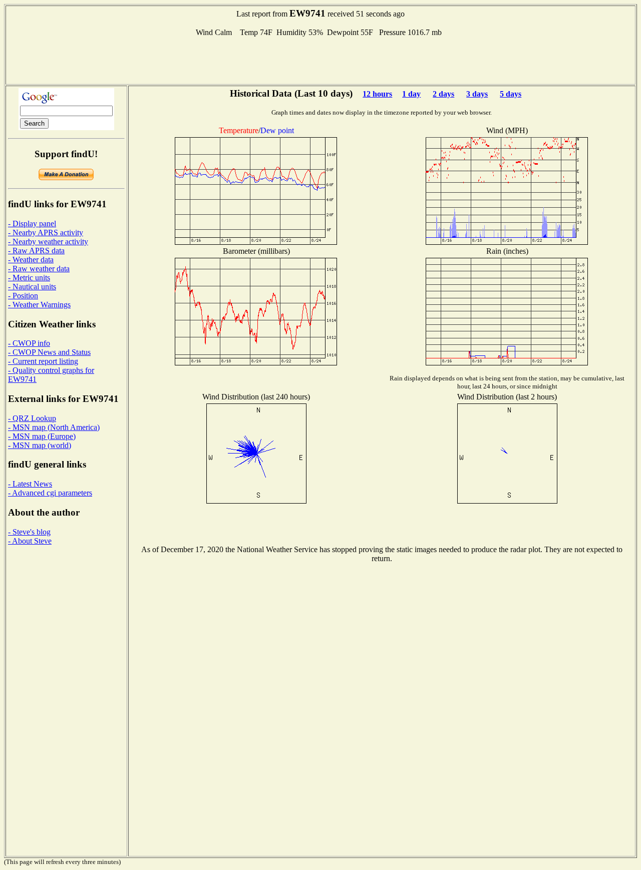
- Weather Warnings (39, 304)
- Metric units (29, 277)
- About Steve (30, 541)
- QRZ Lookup (32, 418)
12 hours (377, 94)
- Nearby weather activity (48, 241)
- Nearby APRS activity (45, 232)
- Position (23, 295)
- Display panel (32, 223)
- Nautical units (32, 286)
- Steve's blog (29, 532)
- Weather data (31, 259)
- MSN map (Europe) (42, 436)
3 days (477, 94)
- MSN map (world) (39, 445)
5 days (510, 94)
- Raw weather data (39, 268)
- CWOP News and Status (49, 352)
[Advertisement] (320, 59)
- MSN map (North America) (54, 427)
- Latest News (30, 484)
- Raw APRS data (36, 250)
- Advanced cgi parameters (50, 493)
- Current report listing (43, 361)
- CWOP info (29, 343)
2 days (443, 94)
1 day (411, 94)
